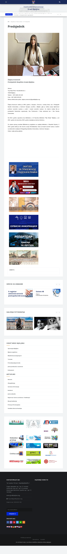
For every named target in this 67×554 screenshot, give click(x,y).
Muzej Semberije (12, 401)
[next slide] (59, 284)
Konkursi (10, 390)
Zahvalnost (36, 539)
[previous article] (60, 14)
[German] (13, 527)
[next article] (58, 14)
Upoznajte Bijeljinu (13, 348)
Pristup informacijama (14, 405)
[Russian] (17, 527)
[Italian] (15, 527)
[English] (9, 527)
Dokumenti (11, 370)
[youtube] (14, 522)
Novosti (10, 379)
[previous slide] (57, 284)
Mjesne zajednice (12, 352)
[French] (11, 527)
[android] (20, 522)
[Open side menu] (6, 2)
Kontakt (43, 539)
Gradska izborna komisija (15, 408)
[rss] (23, 522)
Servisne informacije (13, 386)
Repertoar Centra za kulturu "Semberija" (19, 397)
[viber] (11, 522)
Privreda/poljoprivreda (14, 363)
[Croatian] (7, 527)
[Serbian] (19, 527)
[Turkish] (21, 527)
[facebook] (8, 522)
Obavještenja (9, 14)
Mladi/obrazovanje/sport (15, 355)
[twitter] (17, 522)
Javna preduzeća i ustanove (15, 366)
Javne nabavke (12, 394)
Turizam (10, 359)
